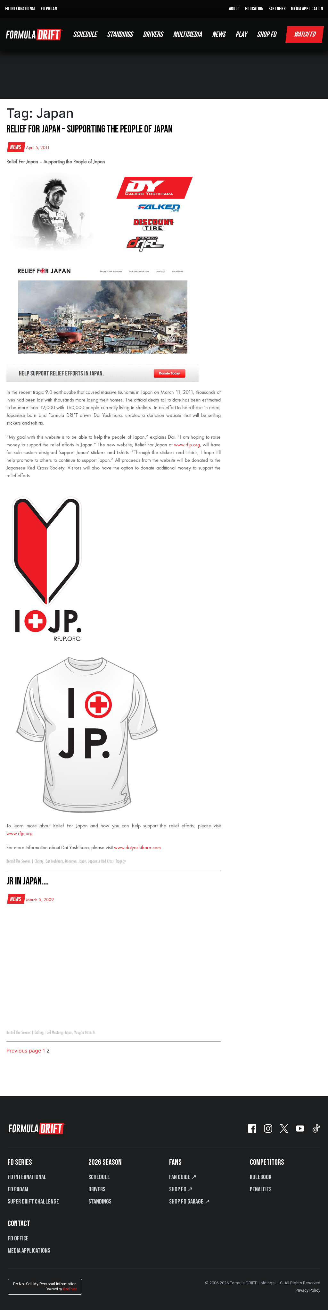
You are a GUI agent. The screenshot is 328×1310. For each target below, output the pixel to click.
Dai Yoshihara (54, 861)
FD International (27, 1177)
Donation (71, 861)
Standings (99, 1201)
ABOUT (234, 9)
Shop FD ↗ (181, 1189)
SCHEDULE (85, 34)
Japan (82, 861)
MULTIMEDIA (187, 34)
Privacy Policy (308, 1290)
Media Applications (29, 1251)
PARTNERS (277, 9)
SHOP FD (266, 34)
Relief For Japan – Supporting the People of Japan (89, 129)
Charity (39, 861)
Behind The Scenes (18, 861)
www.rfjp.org (187, 445)
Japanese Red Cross (101, 861)
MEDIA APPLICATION (307, 9)
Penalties (261, 1189)
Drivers (96, 1189)
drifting (39, 1032)
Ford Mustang (54, 1032)
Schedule (99, 1177)
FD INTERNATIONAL (20, 9)
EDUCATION (254, 9)
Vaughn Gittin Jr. (85, 1032)
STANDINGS (120, 34)
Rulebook (260, 1177)
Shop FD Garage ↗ (189, 1201)
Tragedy (121, 861)
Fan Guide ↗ (183, 1177)
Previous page (23, 1050)
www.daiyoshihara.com (137, 847)
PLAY (241, 34)
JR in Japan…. (27, 881)
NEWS (218, 34)
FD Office (18, 1238)
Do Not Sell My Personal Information (45, 1286)
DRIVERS (153, 34)
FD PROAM (49, 9)
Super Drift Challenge (33, 1201)
